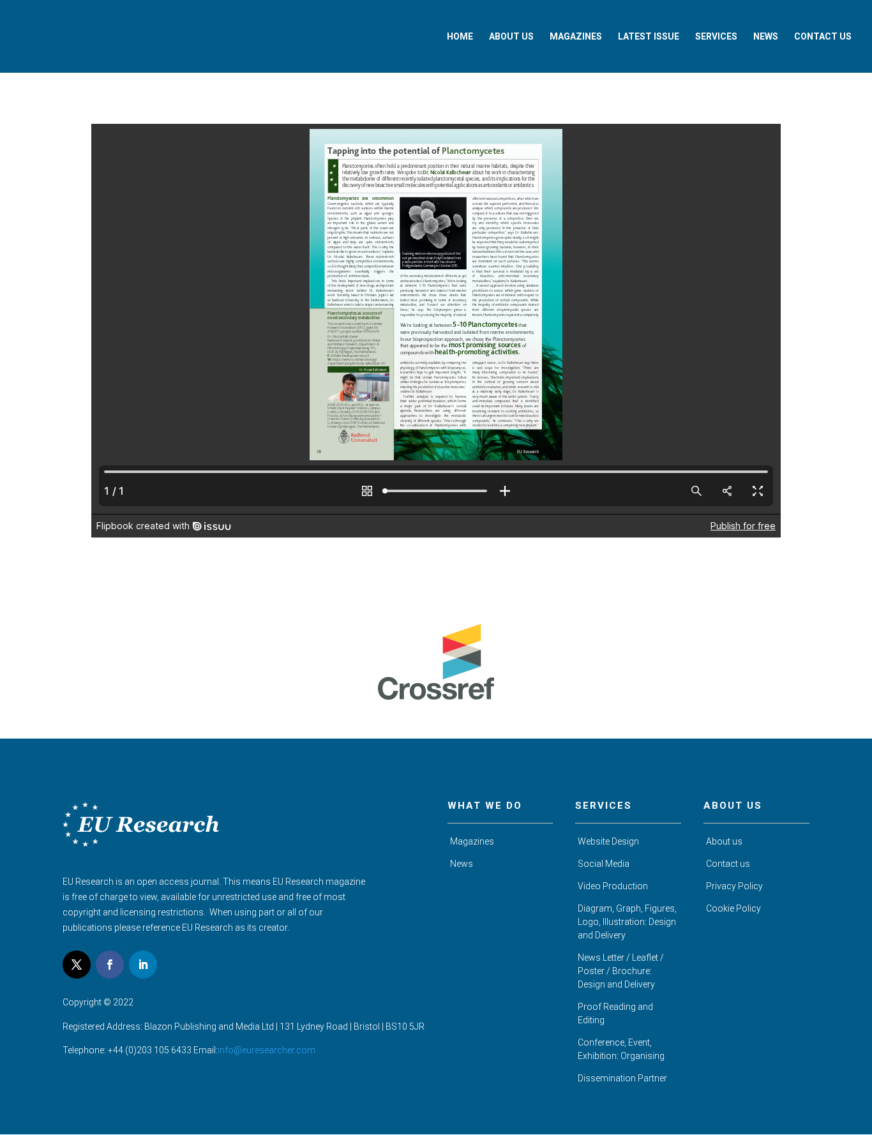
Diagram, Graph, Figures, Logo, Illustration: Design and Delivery (627, 921)
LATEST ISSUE (648, 36)
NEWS (765, 36)
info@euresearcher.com (266, 1050)
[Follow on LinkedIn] (143, 965)
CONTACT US (823, 36)
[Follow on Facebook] (110, 965)
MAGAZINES (576, 36)
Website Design (608, 841)
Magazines (472, 841)
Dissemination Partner (622, 1078)
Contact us (728, 864)
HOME (460, 36)
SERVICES (716, 36)
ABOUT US (511, 36)
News (461, 864)
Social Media (603, 864)
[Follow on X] (77, 965)
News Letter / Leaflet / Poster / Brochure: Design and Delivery (621, 970)
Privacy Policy (734, 886)
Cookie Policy (733, 908)
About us (724, 841)
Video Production (613, 886)
